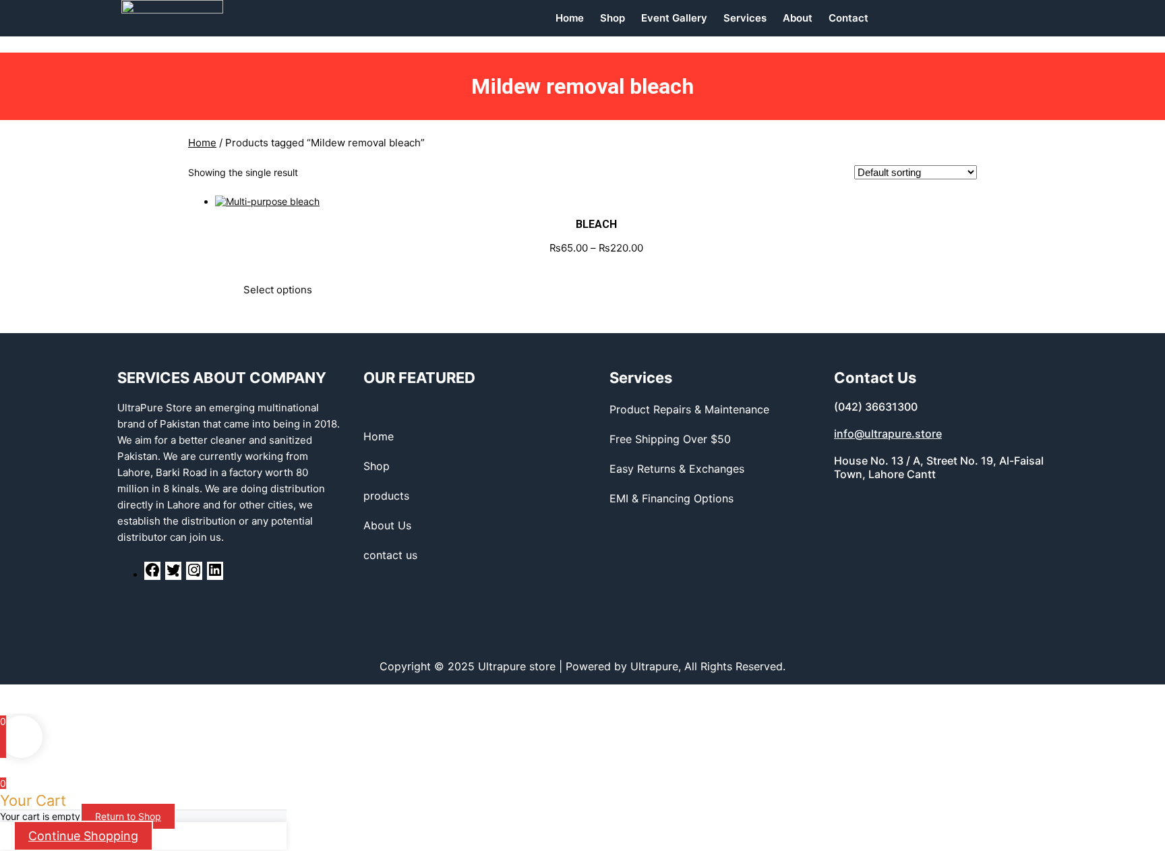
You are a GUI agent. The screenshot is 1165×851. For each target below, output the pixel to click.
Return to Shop (128, 816)
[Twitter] (173, 574)
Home (202, 142)
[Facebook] (152, 574)
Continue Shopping (83, 836)
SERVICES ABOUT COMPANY (221, 377)
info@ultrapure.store (888, 433)
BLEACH (596, 224)
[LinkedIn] (215, 574)
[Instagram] (194, 574)
